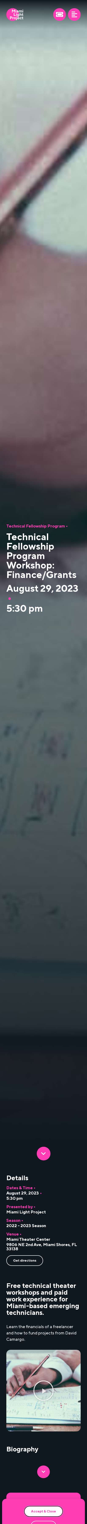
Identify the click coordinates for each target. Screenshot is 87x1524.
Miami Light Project (26, 1212)
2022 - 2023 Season (26, 1226)
